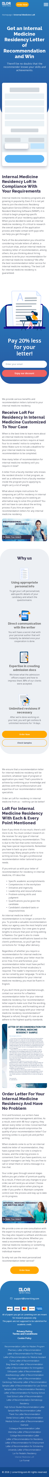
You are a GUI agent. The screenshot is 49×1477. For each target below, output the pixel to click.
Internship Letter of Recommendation (24, 1432)
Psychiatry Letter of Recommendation (24, 1379)
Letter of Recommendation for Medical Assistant (24, 1357)
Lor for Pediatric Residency (24, 1453)
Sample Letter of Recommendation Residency (24, 1389)
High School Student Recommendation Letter (24, 1407)
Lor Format (24, 1460)
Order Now (24, 734)
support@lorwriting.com (26, 1298)
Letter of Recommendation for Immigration (24, 1368)
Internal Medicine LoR (24, 1457)
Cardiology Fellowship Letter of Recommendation (24, 1382)
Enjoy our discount (24, 373)
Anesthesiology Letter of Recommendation (25, 1375)
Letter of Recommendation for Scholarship (24, 1446)
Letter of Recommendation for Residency (24, 1439)
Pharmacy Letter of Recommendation (24, 1350)
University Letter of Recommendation (24, 1450)
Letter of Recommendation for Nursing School (24, 1393)
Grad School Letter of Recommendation (24, 1396)
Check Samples (24, 743)
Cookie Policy (24, 1338)
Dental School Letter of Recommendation (24, 1418)
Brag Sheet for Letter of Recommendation (24, 1364)
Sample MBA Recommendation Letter (24, 1411)
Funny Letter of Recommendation (24, 1361)
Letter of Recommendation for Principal (24, 1354)
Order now (22, 4)
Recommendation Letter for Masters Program (25, 1346)
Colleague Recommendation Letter (24, 1428)
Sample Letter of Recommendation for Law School (24, 1386)
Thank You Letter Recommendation (24, 1414)
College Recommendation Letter (24, 1436)
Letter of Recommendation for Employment (24, 1443)
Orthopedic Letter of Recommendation (24, 1371)
